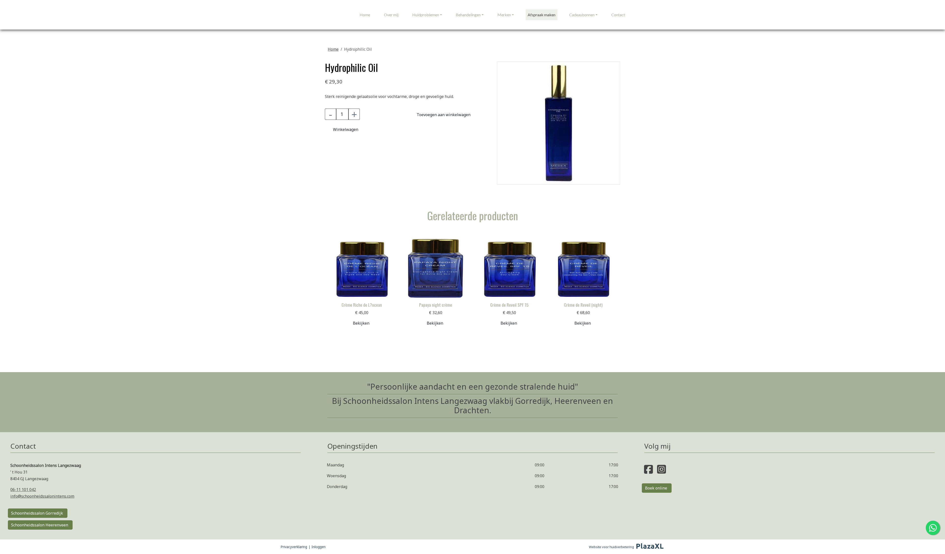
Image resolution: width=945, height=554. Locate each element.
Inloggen (319, 546)
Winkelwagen (345, 129)
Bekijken (361, 323)
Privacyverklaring (294, 546)
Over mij (391, 14)
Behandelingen (468, 14)
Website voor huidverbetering (611, 547)
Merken (504, 14)
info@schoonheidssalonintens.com (42, 496)
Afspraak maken (541, 14)
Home (365, 14)
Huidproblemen (425, 14)
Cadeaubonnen (582, 14)
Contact (618, 14)
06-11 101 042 (23, 489)
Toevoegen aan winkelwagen (444, 114)
